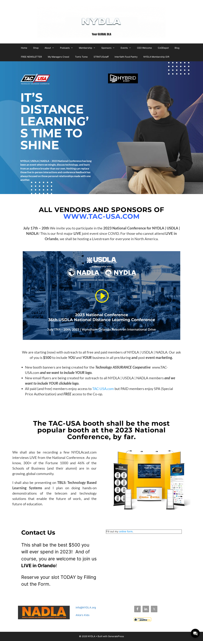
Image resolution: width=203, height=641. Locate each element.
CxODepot (163, 47)
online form (126, 531)
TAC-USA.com (103, 388)
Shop (36, 47)
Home (24, 47)
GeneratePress (116, 636)
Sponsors (106, 47)
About (48, 47)
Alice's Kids (82, 615)
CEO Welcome (144, 47)
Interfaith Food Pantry (126, 56)
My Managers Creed (58, 56)
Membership (85, 47)
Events (124, 47)
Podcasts (65, 47)
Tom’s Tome (81, 56)
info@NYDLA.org (86, 607)
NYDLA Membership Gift (156, 56)
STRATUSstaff (101, 56)
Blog (177, 47)
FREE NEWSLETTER (31, 56)
